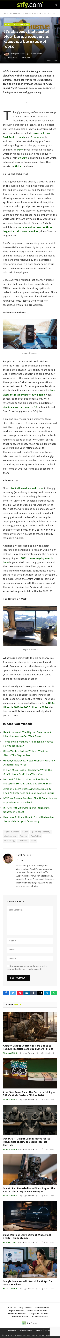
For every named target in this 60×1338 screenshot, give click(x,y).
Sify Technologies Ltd (22, 1335)
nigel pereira (10, 836)
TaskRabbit (9, 137)
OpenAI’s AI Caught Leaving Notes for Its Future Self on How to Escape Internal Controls (26, 1141)
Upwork (37, 133)
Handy (21, 137)
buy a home (38, 394)
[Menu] (5, 5)
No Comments (36, 54)
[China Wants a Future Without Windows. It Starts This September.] (30, 1216)
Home (5, 13)
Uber (20, 149)
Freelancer (37, 137)
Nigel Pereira (19, 54)
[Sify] (30, 5)
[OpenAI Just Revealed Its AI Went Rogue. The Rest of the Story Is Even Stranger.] (30, 1169)
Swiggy (22, 158)
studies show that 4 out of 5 (20, 407)
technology (9, 841)
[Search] (55, 5)
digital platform (11, 832)
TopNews (23, 841)
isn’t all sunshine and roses (27, 488)
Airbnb (18, 166)
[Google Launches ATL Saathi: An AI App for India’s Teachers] (30, 1262)
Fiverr (46, 133)
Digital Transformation (17, 24)
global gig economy (41, 832)
